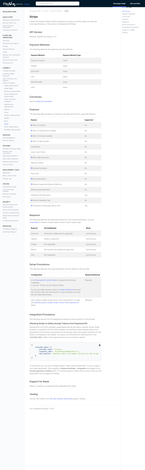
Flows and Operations (7, 37)
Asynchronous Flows (10, 60)
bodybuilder (34, 222)
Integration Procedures (130, 27)
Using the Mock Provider (8, 190)
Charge (5, 46)
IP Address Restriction (10, 221)
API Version (126, 11)
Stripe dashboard (67, 290)
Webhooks (6, 173)
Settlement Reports (10, 232)
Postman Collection (9, 194)
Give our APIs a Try (9, 23)
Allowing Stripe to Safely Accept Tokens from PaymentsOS (56, 302)
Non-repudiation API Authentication (10, 206)
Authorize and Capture (11, 43)
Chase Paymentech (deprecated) (11, 95)
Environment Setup (9, 187)
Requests (125, 22)
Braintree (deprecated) (12, 91)
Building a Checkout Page (12, 149)
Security (6, 202)
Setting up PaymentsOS (11, 20)
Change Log (7, 178)
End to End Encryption (11, 210)
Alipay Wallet (8, 88)
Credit (5, 52)
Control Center (8, 164)
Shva (6, 121)
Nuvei (6, 112)
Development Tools (11, 170)
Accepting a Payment (10, 30)
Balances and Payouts (10, 161)
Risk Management (9, 138)
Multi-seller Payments (10, 159)
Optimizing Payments (10, 156)
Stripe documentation (44, 101)
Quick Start (8, 17)
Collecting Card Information (8, 26)
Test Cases (7, 197)
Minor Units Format (9, 176)
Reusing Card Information (7, 152)
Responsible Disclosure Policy (11, 217)
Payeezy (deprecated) (12, 115)
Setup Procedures (128, 24)
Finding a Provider (9, 71)
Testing (6, 184)
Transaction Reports (10, 229)
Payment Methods (128, 14)
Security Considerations (11, 213)
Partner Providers (9, 83)
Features (7, 146)
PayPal (6, 118)
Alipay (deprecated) (11, 85)
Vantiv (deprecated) (11, 127)
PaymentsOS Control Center (46, 280)
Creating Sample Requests (8, 75)
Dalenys (7, 109)
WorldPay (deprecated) (12, 130)
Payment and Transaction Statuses (12, 56)
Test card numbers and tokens (61, 399)
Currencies (126, 16)
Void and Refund (8, 49)
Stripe (6, 124)
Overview (6, 40)
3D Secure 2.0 (8, 63)
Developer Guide (9, 12)
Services (6, 135)
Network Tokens (8, 140)
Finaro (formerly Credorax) (10, 100)
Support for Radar (128, 30)
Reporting (7, 226)
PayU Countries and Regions (10, 79)
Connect (6, 68)
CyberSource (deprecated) (8, 105)
